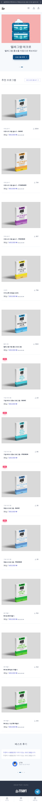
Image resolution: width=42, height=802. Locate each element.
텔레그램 (6, 344)
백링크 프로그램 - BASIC (12, 508)
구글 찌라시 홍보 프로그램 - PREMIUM (16, 454)
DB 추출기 (6, 613)
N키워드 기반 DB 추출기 (11, 723)
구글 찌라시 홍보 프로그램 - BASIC (15, 400)
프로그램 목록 (20, 62)
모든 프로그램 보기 (31, 80)
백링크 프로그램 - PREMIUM (13, 562)
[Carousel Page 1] (17, 772)
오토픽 (5, 290)
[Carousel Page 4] (24, 772)
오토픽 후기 (8, 752)
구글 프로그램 (7, 397)
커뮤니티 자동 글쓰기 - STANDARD (15, 185)
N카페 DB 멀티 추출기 (11, 670)
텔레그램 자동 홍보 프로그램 (13, 347)
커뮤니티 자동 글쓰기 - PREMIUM (14, 239)
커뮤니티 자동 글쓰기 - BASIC (13, 131)
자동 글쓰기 (7, 128)
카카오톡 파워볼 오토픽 (11, 293)
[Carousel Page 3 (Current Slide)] (22, 772)
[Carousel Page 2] (19, 772)
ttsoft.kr (26, 785)
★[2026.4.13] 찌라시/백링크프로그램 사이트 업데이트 (21, 2)
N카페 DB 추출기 (9, 616)
